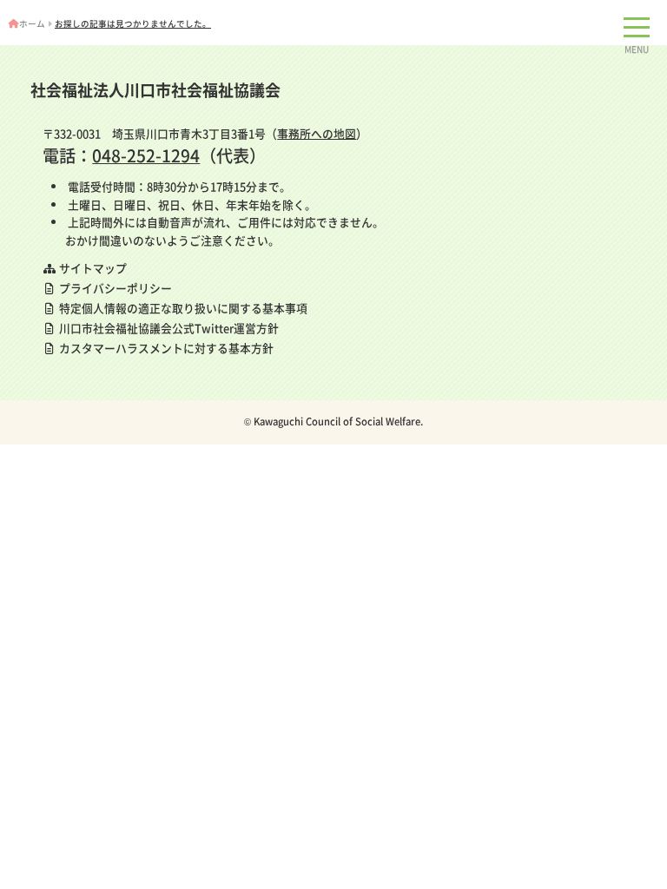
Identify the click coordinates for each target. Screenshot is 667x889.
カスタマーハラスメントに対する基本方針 (165, 347)
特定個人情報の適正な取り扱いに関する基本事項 (181, 308)
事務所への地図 (316, 133)
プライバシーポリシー (114, 288)
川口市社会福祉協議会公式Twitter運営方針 (167, 327)
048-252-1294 (146, 155)
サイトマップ (91, 268)
